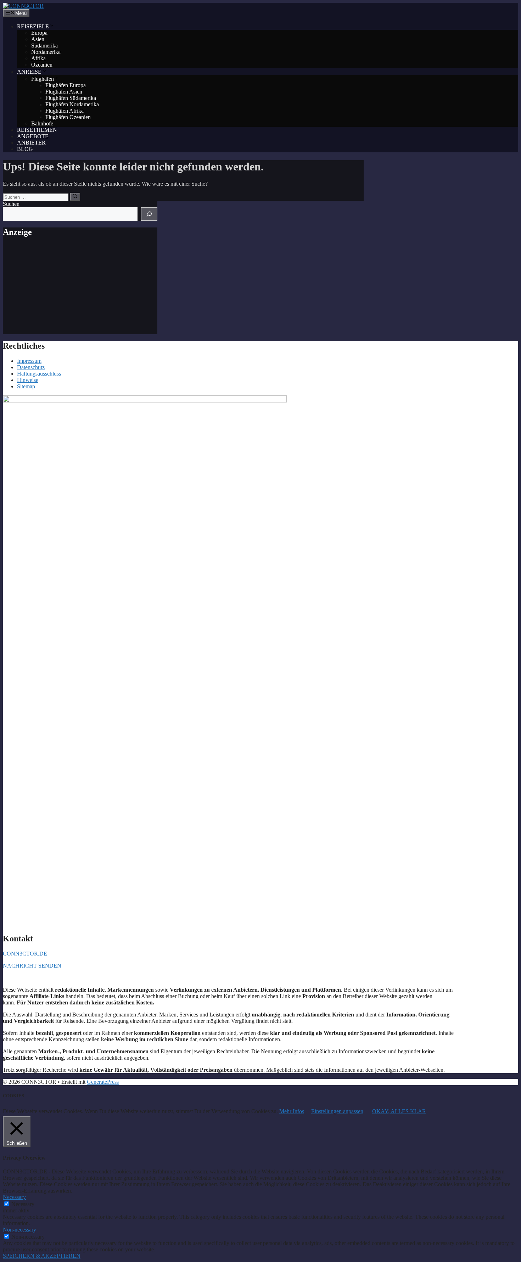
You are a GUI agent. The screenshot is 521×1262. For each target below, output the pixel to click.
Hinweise (27, 380)
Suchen (11, 204)
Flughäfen (42, 79)
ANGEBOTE (33, 136)
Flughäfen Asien (63, 92)
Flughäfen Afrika (64, 111)
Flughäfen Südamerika (70, 98)
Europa (39, 33)
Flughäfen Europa (65, 85)
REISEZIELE (33, 26)
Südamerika (44, 46)
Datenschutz (31, 367)
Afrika (38, 58)
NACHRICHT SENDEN (32, 966)
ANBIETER (31, 143)
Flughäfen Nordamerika (72, 104)
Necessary (22, 1204)
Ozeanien (41, 65)
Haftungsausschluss (39, 374)
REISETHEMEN (37, 130)
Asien (37, 39)
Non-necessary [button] (19, 1230)
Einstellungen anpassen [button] (337, 1111)
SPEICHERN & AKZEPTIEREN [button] (41, 1256)
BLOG (25, 149)
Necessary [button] (14, 1197)
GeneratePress (103, 1082)
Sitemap (26, 386)
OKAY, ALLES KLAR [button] (399, 1111)
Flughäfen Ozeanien (68, 117)
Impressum (29, 361)
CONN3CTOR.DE (25, 954)
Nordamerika (46, 52)
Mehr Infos (291, 1111)
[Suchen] (75, 197)
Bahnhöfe (42, 123)
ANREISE (29, 72)
